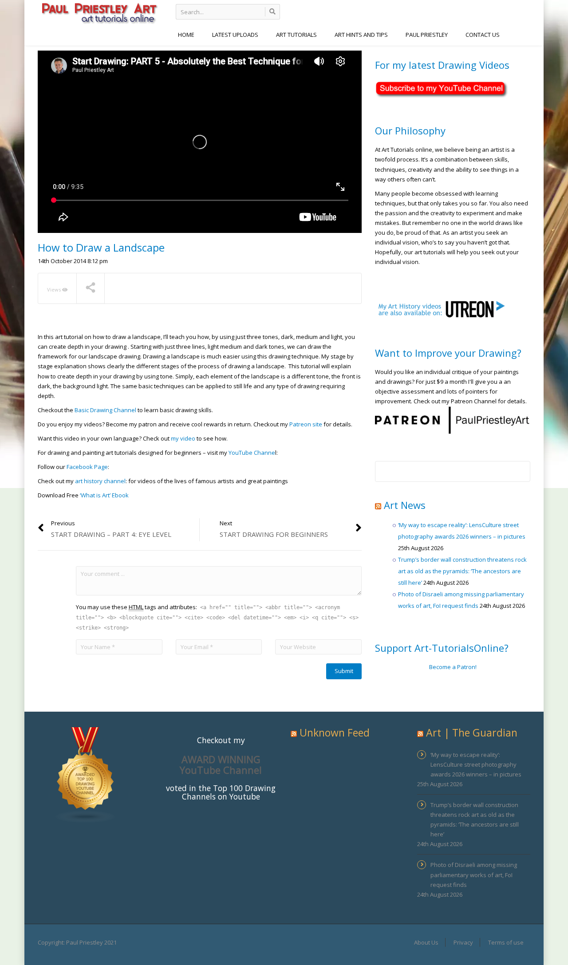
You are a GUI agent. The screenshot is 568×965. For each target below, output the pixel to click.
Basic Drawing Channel (105, 410)
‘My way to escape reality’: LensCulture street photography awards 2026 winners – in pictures (475, 764)
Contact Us (482, 35)
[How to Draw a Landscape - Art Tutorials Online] (99, 12)
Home (186, 35)
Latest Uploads (235, 35)
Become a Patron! (453, 667)
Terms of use (506, 942)
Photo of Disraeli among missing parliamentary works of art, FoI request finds (473, 874)
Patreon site (305, 424)
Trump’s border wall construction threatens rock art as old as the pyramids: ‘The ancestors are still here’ (462, 571)
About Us (426, 942)
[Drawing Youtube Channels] (86, 775)
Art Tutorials (296, 35)
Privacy (463, 942)
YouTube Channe (252, 453)
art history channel (100, 481)
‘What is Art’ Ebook (105, 495)
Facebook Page (87, 467)
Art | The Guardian (471, 732)
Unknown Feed (335, 732)
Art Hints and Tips (361, 35)
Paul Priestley (427, 35)
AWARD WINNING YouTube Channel (221, 764)
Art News (405, 505)
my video (183, 438)
